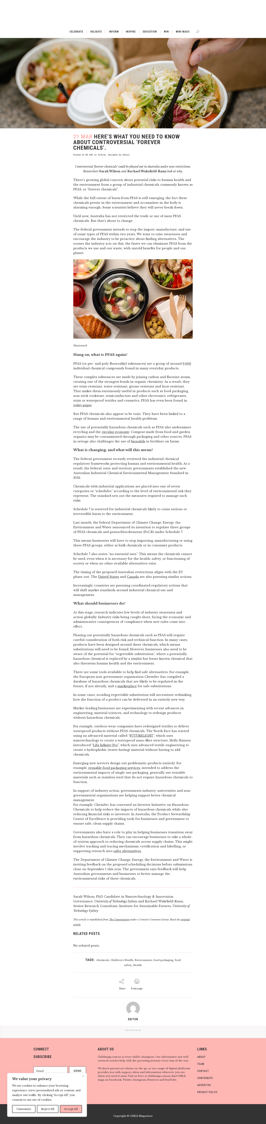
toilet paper (82, 405)
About (201, 1056)
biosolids (138, 441)
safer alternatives (127, 851)
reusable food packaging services (114, 768)
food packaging (163, 960)
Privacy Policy (207, 1092)
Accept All (71, 1109)
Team (200, 1064)
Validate (113, 154)
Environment (143, 960)
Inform (101, 154)
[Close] (83, 1076)
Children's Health (122, 960)
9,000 (187, 363)
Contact (203, 1071)
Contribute (205, 1078)
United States (108, 577)
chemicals (102, 960)
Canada (133, 577)
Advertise (204, 1085)
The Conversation (119, 919)
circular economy (115, 432)
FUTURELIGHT (141, 735)
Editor (126, 154)
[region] (47, 1095)
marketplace (127, 686)
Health (137, 965)
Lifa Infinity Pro (105, 745)
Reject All (47, 1109)
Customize (23, 1109)
